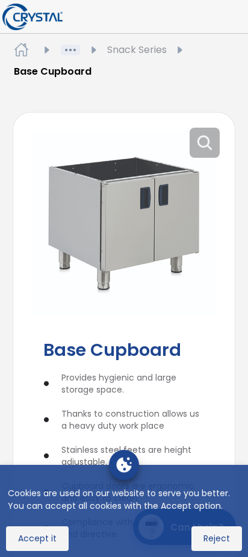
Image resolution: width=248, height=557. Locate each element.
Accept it (37, 538)
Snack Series (137, 50)
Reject (216, 538)
